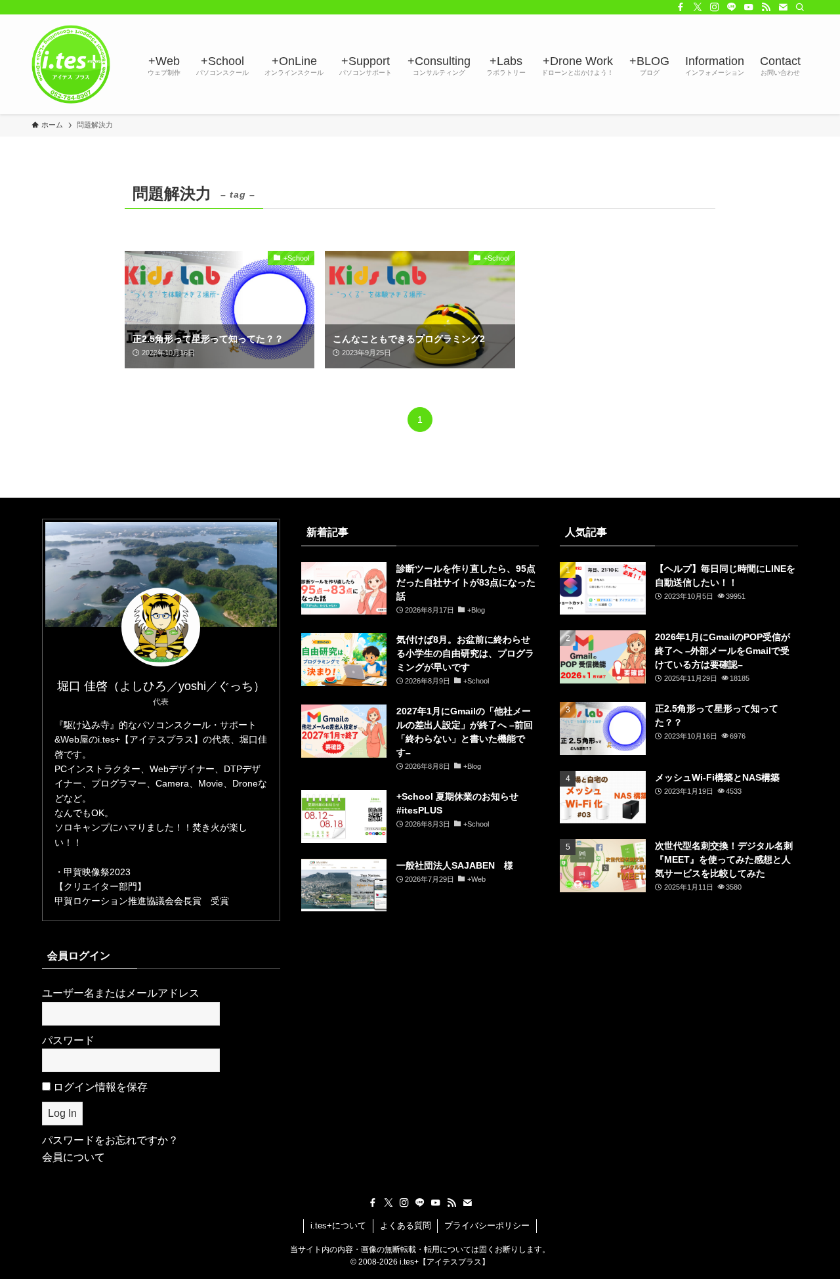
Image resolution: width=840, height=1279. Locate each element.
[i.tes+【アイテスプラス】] (71, 64)
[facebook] (680, 7)
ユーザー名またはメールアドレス (121, 993)
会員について (73, 1157)
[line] (731, 7)
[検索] (799, 7)
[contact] (782, 7)
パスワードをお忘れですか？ (110, 1140)
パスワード (68, 1040)
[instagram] (714, 7)
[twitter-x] (697, 7)
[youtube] (748, 7)
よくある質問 (405, 1225)
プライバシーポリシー (487, 1225)
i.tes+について (338, 1225)
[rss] (765, 7)
